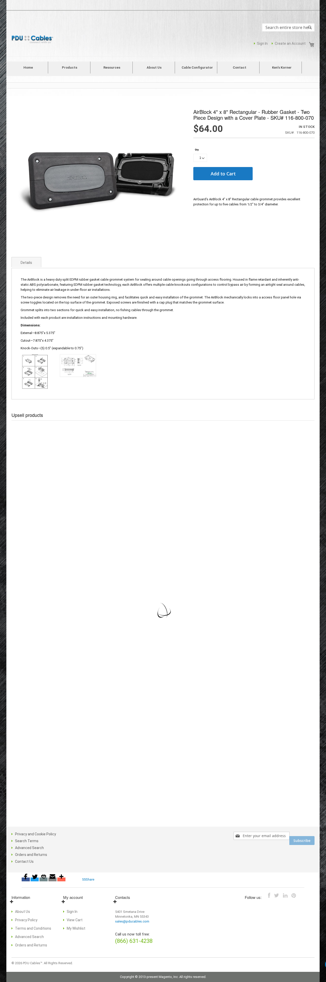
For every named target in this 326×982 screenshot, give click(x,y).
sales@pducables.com (132, 921)
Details (26, 263)
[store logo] (33, 39)
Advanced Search (29, 848)
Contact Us (24, 861)
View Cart (75, 920)
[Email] (52, 879)
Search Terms (26, 841)
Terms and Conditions (33, 928)
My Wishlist (76, 928)
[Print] (43, 879)
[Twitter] (35, 879)
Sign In (262, 43)
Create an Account (290, 43)
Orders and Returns (31, 855)
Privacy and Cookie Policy (35, 834)
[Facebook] (26, 879)
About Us (22, 912)
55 (84, 879)
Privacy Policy (26, 920)
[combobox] (288, 27)
